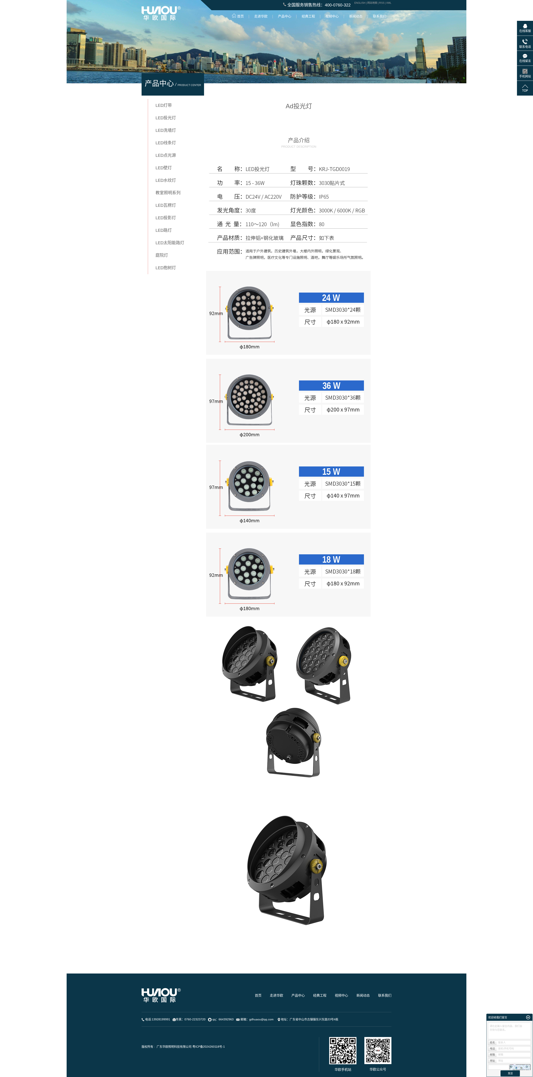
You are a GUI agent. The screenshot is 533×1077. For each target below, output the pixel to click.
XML (388, 2)
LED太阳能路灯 (170, 243)
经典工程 (319, 995)
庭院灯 (162, 255)
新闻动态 (363, 995)
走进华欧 (276, 995)
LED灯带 (164, 105)
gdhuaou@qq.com (261, 1019)
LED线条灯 (166, 143)
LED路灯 (164, 230)
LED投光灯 (166, 118)
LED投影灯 (166, 218)
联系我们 (384, 995)
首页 (258, 995)
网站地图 (372, 2)
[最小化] (528, 1017)
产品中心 (298, 995)
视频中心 (341, 995)
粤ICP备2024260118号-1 (208, 1046)
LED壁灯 (164, 168)
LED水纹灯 (166, 180)
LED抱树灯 (166, 268)
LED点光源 (166, 155)
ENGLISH (359, 2)
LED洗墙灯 (166, 130)
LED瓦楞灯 (166, 205)
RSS (381, 2)
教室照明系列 (168, 193)
